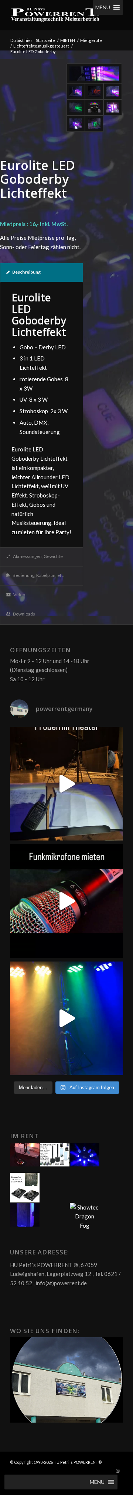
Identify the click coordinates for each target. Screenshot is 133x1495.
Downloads (24, 614)
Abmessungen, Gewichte (38, 556)
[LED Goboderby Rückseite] (94, 107)
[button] (102, 7)
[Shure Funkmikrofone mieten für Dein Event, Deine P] (66, 901)
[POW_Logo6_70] (55, 15)
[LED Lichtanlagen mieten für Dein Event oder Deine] (66, 1018)
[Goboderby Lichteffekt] (94, 91)
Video (19, 594)
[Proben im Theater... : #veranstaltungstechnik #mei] (66, 783)
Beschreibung (26, 272)
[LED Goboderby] (94, 73)
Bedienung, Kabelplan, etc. (39, 575)
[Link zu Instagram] (117, 1470)
